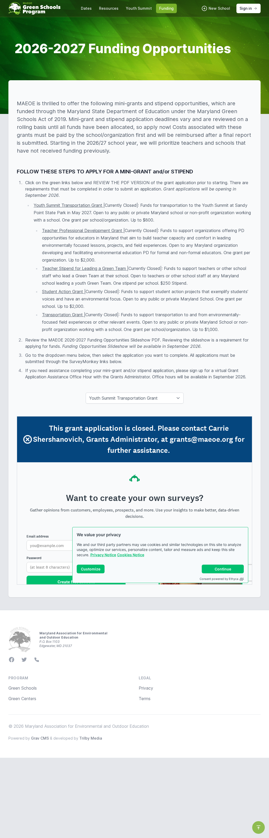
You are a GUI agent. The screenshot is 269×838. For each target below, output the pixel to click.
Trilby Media (90, 738)
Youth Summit (139, 8)
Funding (166, 8)
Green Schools (22, 688)
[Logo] (34, 8)
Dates (86, 8)
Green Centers (22, 698)
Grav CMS (40, 738)
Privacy (146, 688)
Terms (145, 698)
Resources (108, 8)
